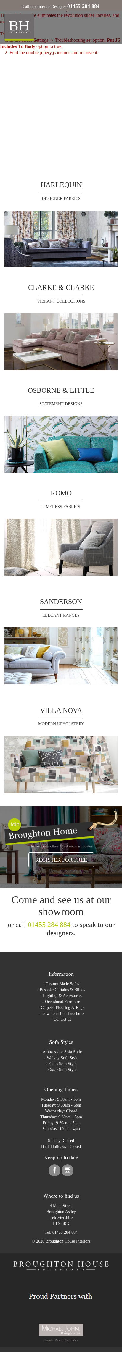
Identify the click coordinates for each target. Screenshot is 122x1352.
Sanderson (61, 601)
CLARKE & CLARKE (61, 287)
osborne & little (61, 390)
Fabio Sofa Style (62, 1064)
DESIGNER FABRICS (61, 198)
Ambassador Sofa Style (62, 1052)
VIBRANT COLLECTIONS (61, 301)
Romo (61, 493)
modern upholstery (61, 724)
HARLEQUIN (61, 185)
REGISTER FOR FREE (61, 860)
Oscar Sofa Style (62, 1069)
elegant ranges (61, 615)
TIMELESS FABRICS (61, 507)
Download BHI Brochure (62, 1013)
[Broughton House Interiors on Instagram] (67, 1172)
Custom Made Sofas (62, 984)
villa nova (61, 710)
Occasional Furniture (62, 1001)
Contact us (62, 1019)
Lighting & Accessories (62, 996)
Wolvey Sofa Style (62, 1058)
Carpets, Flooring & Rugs (62, 1007)
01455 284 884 (49, 924)
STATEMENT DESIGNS (61, 404)
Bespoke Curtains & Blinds (62, 990)
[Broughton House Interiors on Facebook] (55, 1172)
